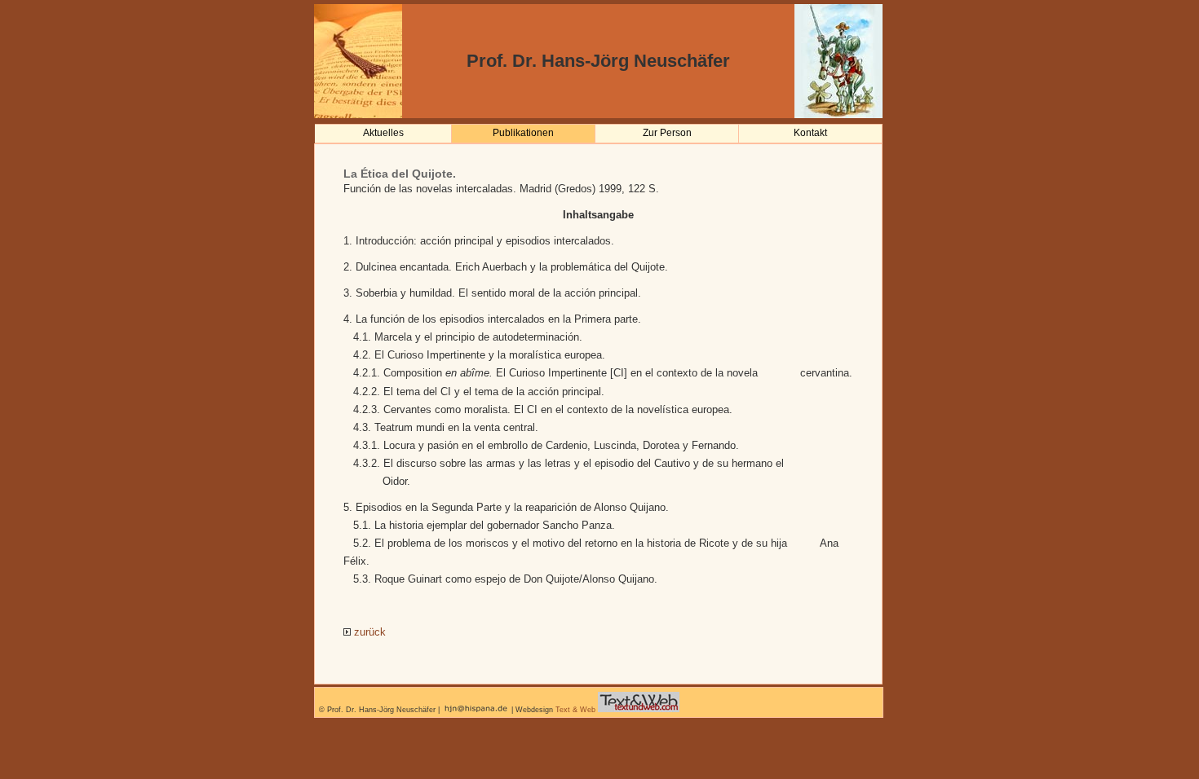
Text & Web (575, 710)
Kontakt (810, 133)
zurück (368, 632)
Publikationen (523, 133)
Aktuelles (383, 133)
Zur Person (667, 133)
